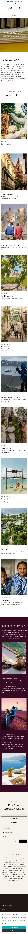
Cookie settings (14, 930)
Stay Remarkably (6, 448)
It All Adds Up (5, 600)
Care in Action (6, 144)
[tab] (14, 815)
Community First (7, 195)
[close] (25, 914)
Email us (4, 909)
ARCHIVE (14, 15)
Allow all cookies (14, 927)
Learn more (4, 923)
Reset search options (13, 841)
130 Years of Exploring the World (11, 397)
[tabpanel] (14, 834)
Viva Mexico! (5, 550)
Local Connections (7, 296)
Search (22, 841)
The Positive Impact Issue (14, 13)
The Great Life (6, 499)
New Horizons (5, 347)
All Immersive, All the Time (10, 245)
